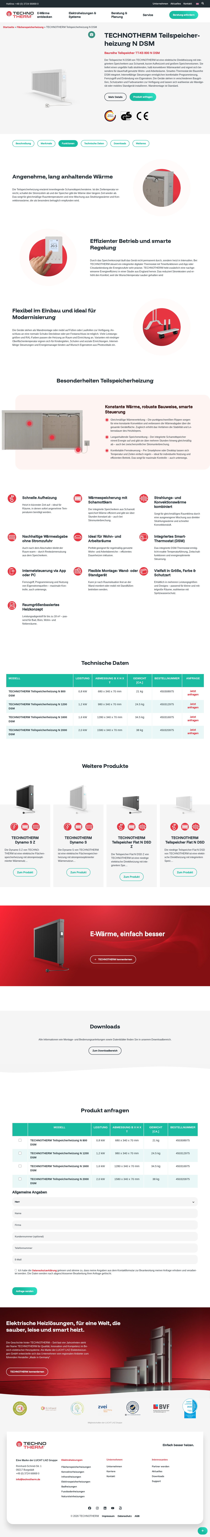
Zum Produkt (25, 872)
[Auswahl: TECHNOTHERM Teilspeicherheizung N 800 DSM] (20, 1141)
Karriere (111, 1471)
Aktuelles (175, 3)
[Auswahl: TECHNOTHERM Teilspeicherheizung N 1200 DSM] (20, 1153)
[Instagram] (97, 1508)
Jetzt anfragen (193, 692)
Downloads (158, 1476)
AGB (137, 1516)
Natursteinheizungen (73, 1496)
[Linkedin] (105, 1508)
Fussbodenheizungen (73, 1491)
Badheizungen (69, 1486)
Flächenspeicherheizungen (76, 1466)
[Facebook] (90, 1508)
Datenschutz (125, 1516)
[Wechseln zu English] (197, 3)
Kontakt (187, 3)
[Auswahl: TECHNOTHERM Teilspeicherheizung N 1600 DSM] (20, 1166)
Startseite (8, 27)
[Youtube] (113, 1508)
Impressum (108, 1516)
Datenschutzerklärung (44, 1270)
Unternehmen (160, 3)
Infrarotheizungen (71, 1476)
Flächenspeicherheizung (30, 27)
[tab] (91, 34)
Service (148, 15)
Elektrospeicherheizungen (75, 1481)
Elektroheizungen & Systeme (82, 15)
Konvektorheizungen (72, 1471)
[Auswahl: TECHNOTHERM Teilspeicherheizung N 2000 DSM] (20, 1179)
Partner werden (160, 1466)
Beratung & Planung (119, 15)
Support (156, 1481)
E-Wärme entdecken (44, 15)
